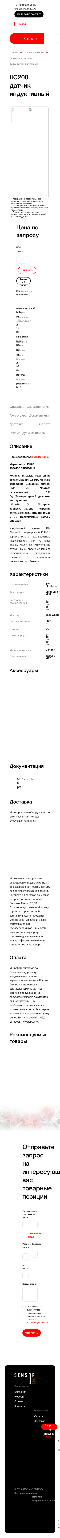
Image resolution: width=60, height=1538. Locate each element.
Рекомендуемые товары (27, 433)
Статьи (18, 1401)
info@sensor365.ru (25, 9)
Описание (17, 406)
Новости (19, 1396)
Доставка (16, 424)
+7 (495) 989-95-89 (25, 4)
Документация (39, 415)
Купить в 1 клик (24, 281)
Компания (20, 1392)
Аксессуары (18, 415)
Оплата (44, 424)
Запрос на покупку (29, 14)
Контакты (19, 1406)
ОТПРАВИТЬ (31, 1333)
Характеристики (38, 406)
